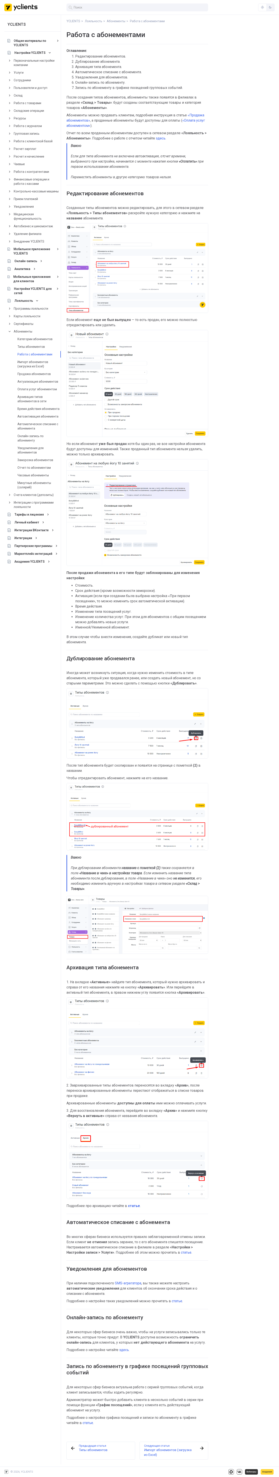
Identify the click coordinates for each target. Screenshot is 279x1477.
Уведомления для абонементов (30, 450)
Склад (18, 95)
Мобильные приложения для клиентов (32, 279)
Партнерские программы (33, 546)
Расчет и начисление (29, 156)
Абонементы (23, 331)
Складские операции (29, 110)
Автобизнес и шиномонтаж (33, 226)
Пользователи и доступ (30, 88)
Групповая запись (26, 133)
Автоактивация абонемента (37, 416)
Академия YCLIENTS (29, 561)
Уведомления (24, 206)
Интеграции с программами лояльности (34, 505)
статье (186, 1252)
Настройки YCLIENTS (30, 52)
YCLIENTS (17, 24)
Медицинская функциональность (28, 216)
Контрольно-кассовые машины (36, 191)
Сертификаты (23, 324)
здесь (160, 138)
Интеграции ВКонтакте (31, 530)
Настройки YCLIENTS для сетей (33, 291)
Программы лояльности (31, 308)
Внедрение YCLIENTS (29, 241)
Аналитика (22, 269)
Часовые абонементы (33, 475)
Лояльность (23, 300)
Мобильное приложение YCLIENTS (32, 251)
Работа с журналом (28, 126)
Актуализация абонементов (37, 381)
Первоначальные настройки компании (34, 63)
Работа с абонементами (34, 354)
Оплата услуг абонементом (37, 389)
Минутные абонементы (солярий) (34, 485)
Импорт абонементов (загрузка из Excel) (32, 364)
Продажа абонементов (34, 374)
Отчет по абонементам (34, 467)
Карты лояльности (27, 316)
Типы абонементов (31, 346)
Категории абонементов (35, 339)
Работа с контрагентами (31, 171)
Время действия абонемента (38, 409)
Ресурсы (20, 118)
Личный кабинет (26, 522)
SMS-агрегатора (128, 1283)
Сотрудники (22, 80)
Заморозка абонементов (35, 460)
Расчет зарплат (25, 149)
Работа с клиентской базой (33, 141)
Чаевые (19, 164)
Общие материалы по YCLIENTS (30, 43)
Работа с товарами (27, 103)
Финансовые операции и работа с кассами (31, 181)
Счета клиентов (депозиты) (34, 495)
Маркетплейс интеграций (33, 553)
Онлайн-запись (25, 261)
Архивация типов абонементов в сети (31, 399)
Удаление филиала (27, 234)
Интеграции (23, 538)
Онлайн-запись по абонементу (30, 438)
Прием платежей (26, 199)
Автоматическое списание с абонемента (37, 426)
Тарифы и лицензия (29, 514)
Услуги (19, 72)
